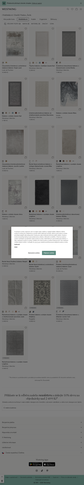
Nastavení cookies (34, 253)
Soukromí (17, 244)
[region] (42, 242)
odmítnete (37, 242)
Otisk (15, 247)
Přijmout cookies (49, 253)
